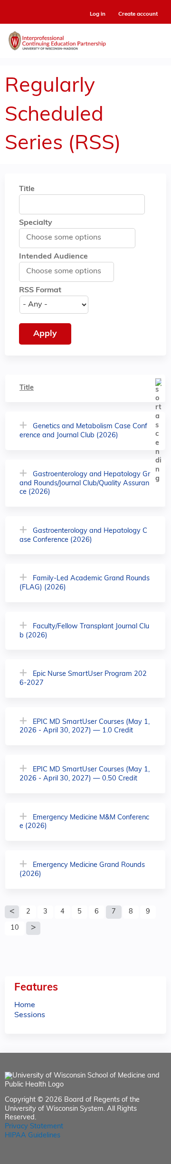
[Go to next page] (33, 928)
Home (24, 1005)
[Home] (85, 38)
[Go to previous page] (12, 912)
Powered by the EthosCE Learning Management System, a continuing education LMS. (132, 1157)
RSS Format (40, 290)
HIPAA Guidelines (32, 1135)
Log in (97, 14)
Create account (138, 14)
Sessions (29, 1015)
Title (27, 189)
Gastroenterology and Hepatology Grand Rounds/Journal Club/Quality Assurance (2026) (84, 483)
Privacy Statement (34, 1126)
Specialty (35, 223)
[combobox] (68, 237)
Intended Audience (53, 256)
